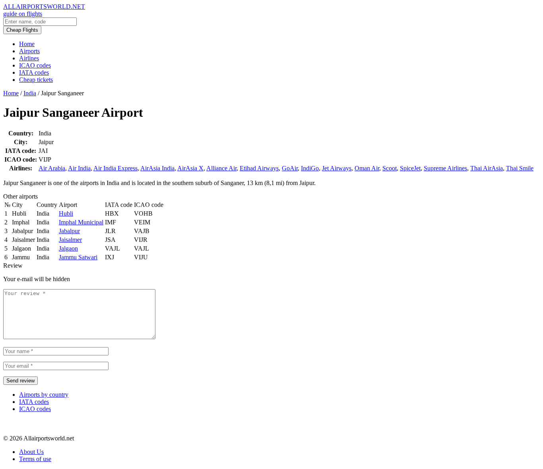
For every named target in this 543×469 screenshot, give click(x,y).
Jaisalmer (70, 239)
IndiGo (310, 168)
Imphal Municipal (81, 222)
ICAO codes (35, 65)
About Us (31, 451)
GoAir (290, 168)
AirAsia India (157, 168)
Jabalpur (69, 231)
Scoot (389, 168)
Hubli (66, 213)
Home (27, 44)
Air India (79, 168)
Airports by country (43, 394)
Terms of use (35, 458)
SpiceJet (410, 168)
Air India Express (115, 168)
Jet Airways (336, 168)
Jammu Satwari (78, 257)
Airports (29, 51)
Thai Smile (519, 168)
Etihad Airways (259, 168)
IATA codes (34, 72)
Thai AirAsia (486, 168)
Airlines (29, 58)
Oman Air (367, 168)
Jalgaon (68, 248)
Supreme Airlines (445, 168)
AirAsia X (190, 168)
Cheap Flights (22, 30)
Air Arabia (52, 168)
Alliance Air (221, 168)
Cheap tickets (36, 79)
